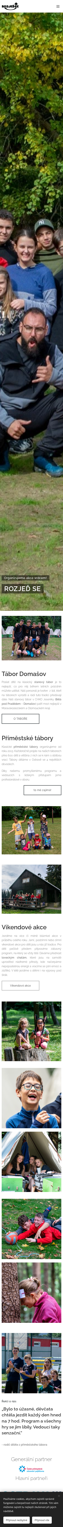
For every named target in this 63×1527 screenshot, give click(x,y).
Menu (58, 6)
